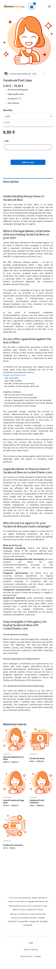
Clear (6, 122)
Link (6, 141)
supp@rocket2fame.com (14, 375)
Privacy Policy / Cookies (31, 956)
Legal (31, 943)
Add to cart (28, 162)
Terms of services (31, 950)
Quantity (7, 110)
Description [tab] (11, 181)
